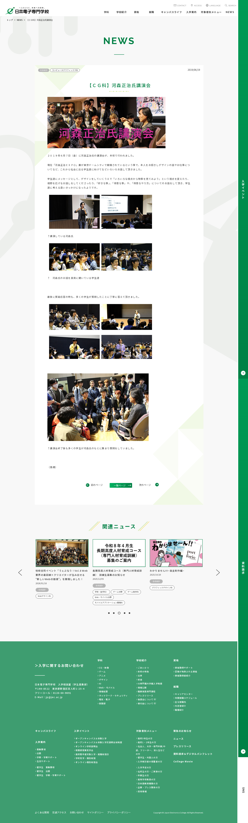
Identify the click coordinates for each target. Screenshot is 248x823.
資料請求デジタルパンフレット (193, 753)
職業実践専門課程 (147, 691)
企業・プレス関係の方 (149, 787)
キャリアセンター (184, 694)
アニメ (102, 675)
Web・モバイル (107, 687)
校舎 (140, 679)
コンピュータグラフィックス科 (65, 70)
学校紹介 (121, 12)
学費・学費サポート (47, 757)
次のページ (145, 485)
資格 (136, 12)
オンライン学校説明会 (87, 746)
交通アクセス (59, 812)
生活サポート (43, 761)
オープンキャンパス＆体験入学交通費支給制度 (99, 742)
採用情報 (142, 791)
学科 (106, 12)
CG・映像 (104, 667)
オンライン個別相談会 (87, 762)
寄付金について (145, 703)
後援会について (145, 699)
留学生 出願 (43, 771)
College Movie (183, 761)
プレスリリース (145, 695)
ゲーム (102, 671)
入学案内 (191, 12)
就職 (151, 12)
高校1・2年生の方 (147, 742)
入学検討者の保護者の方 (150, 761)
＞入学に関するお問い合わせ (59, 665)
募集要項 (41, 749)
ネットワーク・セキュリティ (113, 695)
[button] (109, 613)
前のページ (97, 485)
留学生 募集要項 (46, 767)
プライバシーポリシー (119, 812)
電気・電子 (104, 699)
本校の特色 (143, 671)
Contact (181, 5)
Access (198, 5)
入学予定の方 (144, 767)
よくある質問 (42, 812)
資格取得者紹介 (182, 675)
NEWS (230, 12)
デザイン (103, 679)
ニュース (178, 738)
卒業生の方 (143, 775)
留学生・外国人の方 (148, 757)
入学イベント (82, 731)
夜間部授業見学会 (84, 750)
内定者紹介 (180, 705)
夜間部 (102, 703)
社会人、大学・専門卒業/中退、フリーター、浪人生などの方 (151, 750)
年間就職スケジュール (186, 697)
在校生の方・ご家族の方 (150, 771)
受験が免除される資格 (186, 671)
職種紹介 (179, 709)
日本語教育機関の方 (148, 783)
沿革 (140, 675)
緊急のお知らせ (182, 731)
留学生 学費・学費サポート (51, 775)
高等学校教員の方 (147, 779)
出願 (39, 753)
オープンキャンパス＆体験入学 (91, 738)
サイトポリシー (95, 812)
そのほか (43, 70)
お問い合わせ (77, 812)
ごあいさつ (143, 667)
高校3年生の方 (145, 738)
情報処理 (103, 691)
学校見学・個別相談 (86, 758)
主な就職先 (180, 701)
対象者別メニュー (211, 12)
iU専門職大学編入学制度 (150, 683)
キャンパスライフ (171, 12)
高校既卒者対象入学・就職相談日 (92, 754)
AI (100, 683)
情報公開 (142, 687)
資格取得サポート (184, 667)
